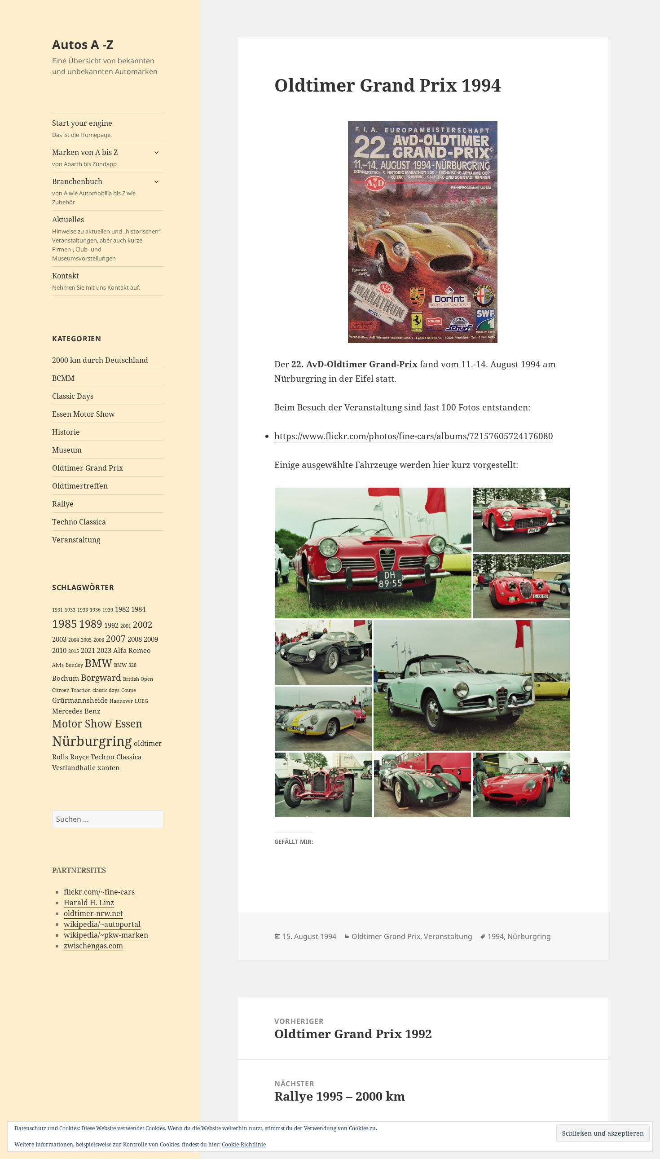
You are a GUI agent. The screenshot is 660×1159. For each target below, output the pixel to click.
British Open (138, 679)
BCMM (63, 378)
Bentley (74, 665)
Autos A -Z (83, 44)
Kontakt (96, 281)
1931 (57, 610)
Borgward (101, 677)
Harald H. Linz (89, 903)
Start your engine (82, 128)
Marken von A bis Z (85, 157)
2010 (59, 650)
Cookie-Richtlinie (244, 1144)
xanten (108, 767)
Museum (67, 450)
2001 (125, 626)
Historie (66, 432)
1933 (70, 610)
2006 (98, 640)
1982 (122, 609)
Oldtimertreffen (80, 486)
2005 (86, 640)
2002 (143, 624)
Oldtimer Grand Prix (87, 468)
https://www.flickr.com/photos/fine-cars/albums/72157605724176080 (413, 436)
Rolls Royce (70, 757)
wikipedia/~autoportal (102, 924)
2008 (135, 639)
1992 (111, 625)
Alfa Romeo (132, 650)
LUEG (141, 701)
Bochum (65, 678)
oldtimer (148, 743)
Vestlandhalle (74, 767)
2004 (73, 640)
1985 (64, 623)
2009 (151, 639)
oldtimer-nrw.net (93, 913)
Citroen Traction (71, 690)
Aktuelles (106, 238)
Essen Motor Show (83, 414)
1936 (95, 610)
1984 (138, 609)
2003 (59, 639)
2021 (88, 650)
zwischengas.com (93, 946)
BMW (98, 663)
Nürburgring (92, 741)
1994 (496, 936)
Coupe (128, 690)
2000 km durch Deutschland (100, 360)
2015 (73, 651)
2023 (104, 650)
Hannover (121, 701)
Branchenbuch (94, 191)
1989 (90, 624)
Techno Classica (79, 522)
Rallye (63, 504)
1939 (107, 610)
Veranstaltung (76, 540)
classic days (105, 690)
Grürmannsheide (80, 700)
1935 (82, 610)
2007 (116, 638)
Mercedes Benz (76, 711)
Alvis (58, 665)
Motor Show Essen (97, 724)
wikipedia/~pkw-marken (106, 935)
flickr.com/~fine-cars (99, 892)
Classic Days (72, 396)
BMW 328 (125, 665)
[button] (373, 553)
